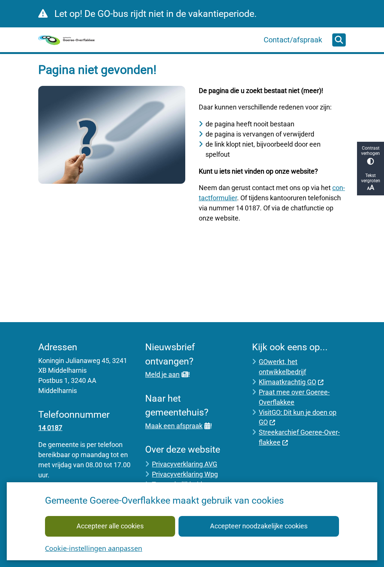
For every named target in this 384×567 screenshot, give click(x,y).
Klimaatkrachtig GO (287, 382)
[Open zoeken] (339, 40)
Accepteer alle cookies (110, 526)
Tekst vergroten (370, 178)
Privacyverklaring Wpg (185, 474)
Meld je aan (162, 374)
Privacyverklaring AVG (184, 464)
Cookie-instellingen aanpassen (93, 548)
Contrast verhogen (370, 151)
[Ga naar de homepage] (66, 40)
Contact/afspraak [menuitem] (293, 39)
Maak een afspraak (173, 426)
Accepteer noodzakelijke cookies (259, 526)
